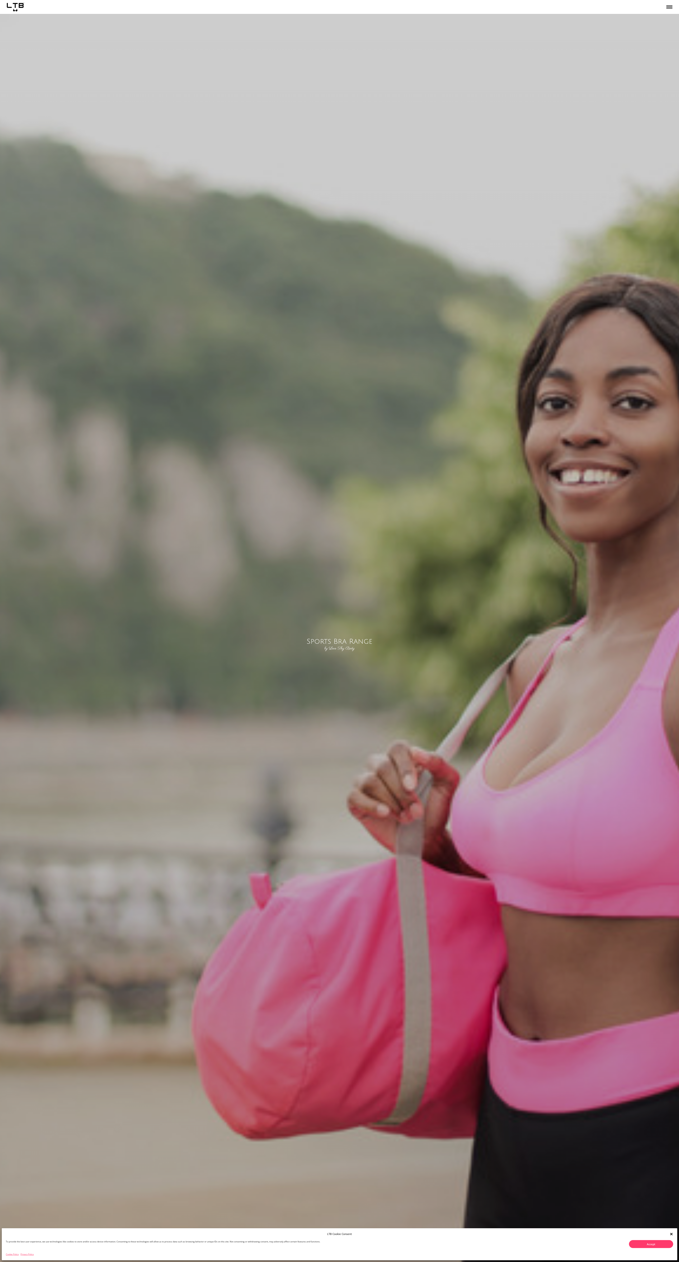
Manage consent (660, 1258)
